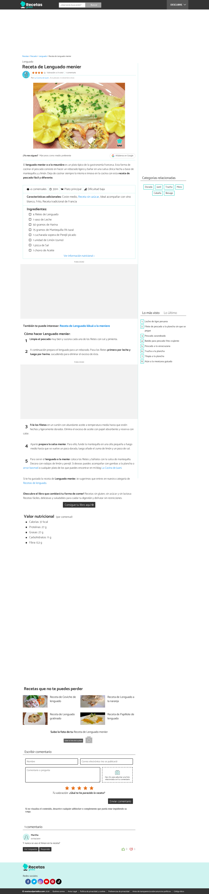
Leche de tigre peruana (156, 321)
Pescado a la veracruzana (157, 346)
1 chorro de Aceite (43, 250)
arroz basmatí (30, 468)
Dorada (148, 187)
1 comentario (71, 73)
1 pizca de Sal (40, 245)
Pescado (33, 56)
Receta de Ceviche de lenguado (63, 699)
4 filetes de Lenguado (45, 214)
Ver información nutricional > (79, 256)
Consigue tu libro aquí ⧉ (79, 505)
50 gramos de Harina (45, 224)
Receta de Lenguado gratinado (62, 716)
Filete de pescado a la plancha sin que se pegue (165, 329)
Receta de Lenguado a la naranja (120, 699)
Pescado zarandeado (155, 336)
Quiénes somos (58, 891)
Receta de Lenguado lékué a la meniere (85, 326)
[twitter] (34, 881)
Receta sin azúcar (88, 196)
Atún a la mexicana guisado (158, 361)
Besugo (169, 193)
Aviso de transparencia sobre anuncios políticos (151, 891)
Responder (45, 849)
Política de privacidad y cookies (92, 891)
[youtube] (46, 881)
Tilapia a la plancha (154, 356)
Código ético (179, 891)
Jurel (159, 187)
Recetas (25, 56)
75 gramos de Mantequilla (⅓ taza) (53, 230)
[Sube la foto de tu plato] (88, 740)
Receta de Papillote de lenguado (120, 716)
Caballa (157, 193)
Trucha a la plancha (155, 351)
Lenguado (43, 56)
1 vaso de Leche (42, 219)
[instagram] (40, 881)
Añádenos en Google (124, 156)
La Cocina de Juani (41, 78)
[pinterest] (52, 881)
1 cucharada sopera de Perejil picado (54, 235)
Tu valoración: (60, 793)
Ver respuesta (30, 849)
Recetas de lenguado (34, 483)
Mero (179, 187)
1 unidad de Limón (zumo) (47, 240)
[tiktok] (59, 881)
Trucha (168, 187)
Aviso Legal (72, 891)
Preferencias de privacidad (118, 891)
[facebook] (28, 881)
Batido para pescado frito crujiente (162, 341)
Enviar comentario (120, 801)
